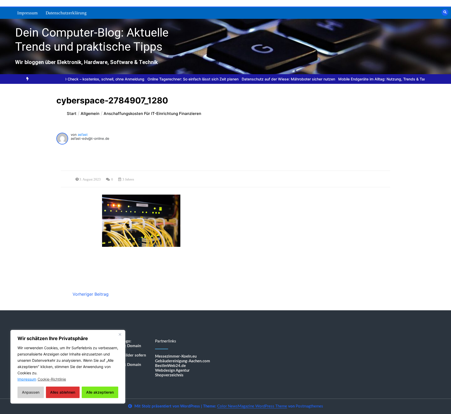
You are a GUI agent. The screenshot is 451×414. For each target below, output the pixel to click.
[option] (79, 79)
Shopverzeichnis (169, 375)
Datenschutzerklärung (66, 12)
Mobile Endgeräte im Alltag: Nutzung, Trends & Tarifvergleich (378, 79)
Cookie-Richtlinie (52, 379)
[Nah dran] (120, 334)
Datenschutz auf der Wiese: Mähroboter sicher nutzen (276, 79)
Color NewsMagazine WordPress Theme (252, 406)
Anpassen (30, 392)
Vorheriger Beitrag (91, 294)
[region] (67, 367)
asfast (83, 134)
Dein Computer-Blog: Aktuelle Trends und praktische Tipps (92, 40)
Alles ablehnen (62, 392)
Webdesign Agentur (172, 370)
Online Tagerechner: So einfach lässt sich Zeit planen (180, 79)
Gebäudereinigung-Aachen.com (182, 361)
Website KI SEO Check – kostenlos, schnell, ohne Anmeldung (79, 79)
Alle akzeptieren (100, 392)
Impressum (27, 12)
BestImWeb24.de (170, 366)
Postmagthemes (309, 406)
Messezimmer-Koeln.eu (176, 356)
